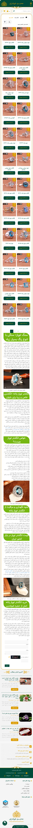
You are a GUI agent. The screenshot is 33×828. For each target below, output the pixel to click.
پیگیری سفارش (9, 784)
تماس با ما (26, 786)
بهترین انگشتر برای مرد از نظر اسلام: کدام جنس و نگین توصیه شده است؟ (10, 696)
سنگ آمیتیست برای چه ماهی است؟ (10, 713)
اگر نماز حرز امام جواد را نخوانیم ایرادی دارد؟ (10, 729)
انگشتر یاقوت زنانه (10, 573)
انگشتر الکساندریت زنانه (21, 573)
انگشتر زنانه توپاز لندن (18, 429)
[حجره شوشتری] (16, 3)
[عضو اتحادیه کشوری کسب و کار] (5, 804)
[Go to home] (26, 17)
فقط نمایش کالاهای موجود (23, 24)
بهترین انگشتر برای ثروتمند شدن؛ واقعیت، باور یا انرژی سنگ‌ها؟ (10, 679)
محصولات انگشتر (25, 789)
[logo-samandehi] (16, 804)
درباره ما (27, 784)
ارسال (7, 665)
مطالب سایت (26, 791)
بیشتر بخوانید (14, 689)
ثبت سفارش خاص (25, 793)
